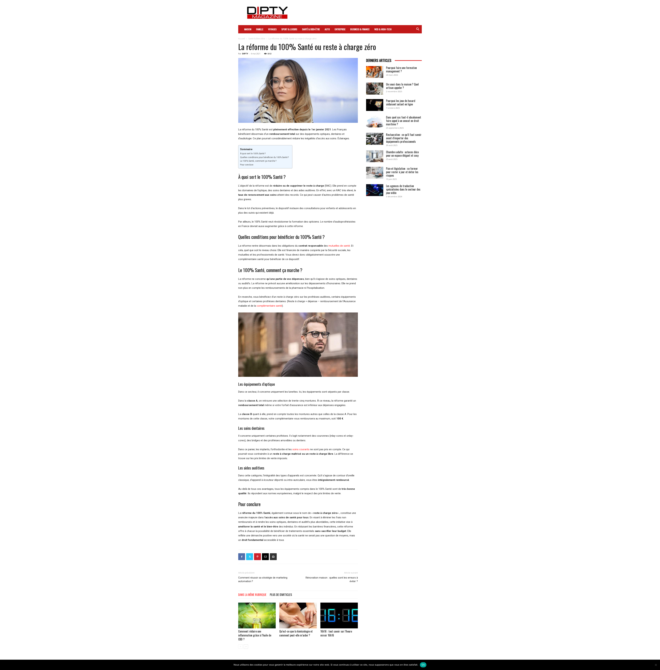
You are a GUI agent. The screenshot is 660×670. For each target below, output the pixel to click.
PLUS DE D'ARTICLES (281, 594)
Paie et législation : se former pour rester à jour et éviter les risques (402, 171)
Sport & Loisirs (289, 29)
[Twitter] (249, 556)
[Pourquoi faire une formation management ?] (374, 72)
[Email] (265, 556)
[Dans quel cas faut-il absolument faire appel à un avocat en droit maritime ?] (374, 121)
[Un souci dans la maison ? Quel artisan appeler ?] (374, 89)
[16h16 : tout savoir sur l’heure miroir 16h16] (339, 615)
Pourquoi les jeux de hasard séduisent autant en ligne (400, 102)
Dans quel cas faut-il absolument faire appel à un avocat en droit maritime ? (403, 120)
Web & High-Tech (383, 29)
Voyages (272, 29)
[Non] (655, 665)
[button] (418, 29)
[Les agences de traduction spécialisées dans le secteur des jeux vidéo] (374, 190)
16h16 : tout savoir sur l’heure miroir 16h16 (336, 633)
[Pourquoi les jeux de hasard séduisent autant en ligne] (374, 105)
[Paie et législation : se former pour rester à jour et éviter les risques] (374, 173)
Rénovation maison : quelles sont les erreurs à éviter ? (332, 579)
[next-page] (246, 646)
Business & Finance (360, 29)
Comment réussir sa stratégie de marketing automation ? (262, 579)
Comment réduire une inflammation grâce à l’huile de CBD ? (254, 635)
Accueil (241, 38)
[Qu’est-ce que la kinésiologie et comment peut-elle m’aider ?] (298, 615)
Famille (259, 29)
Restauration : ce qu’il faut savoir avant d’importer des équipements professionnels (403, 138)
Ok (423, 664)
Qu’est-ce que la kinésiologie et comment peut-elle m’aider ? (296, 633)
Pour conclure (246, 165)
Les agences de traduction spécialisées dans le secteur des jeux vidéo (403, 189)
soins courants (300, 449)
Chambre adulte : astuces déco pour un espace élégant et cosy (402, 154)
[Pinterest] (257, 556)
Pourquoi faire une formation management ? (401, 69)
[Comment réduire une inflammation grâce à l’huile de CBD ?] (257, 615)
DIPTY (245, 53)
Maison (247, 29)
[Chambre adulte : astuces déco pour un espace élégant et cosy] (374, 156)
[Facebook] (241, 556)
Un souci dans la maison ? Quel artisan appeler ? (402, 86)
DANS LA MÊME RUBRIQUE (252, 594)
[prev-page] (240, 646)
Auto (327, 29)
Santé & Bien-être (311, 29)
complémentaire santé (269, 305)
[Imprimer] (273, 556)
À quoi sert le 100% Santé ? (253, 153)
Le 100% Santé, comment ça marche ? (258, 161)
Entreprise (340, 29)
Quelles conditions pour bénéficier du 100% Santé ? (264, 157)
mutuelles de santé (339, 245)
